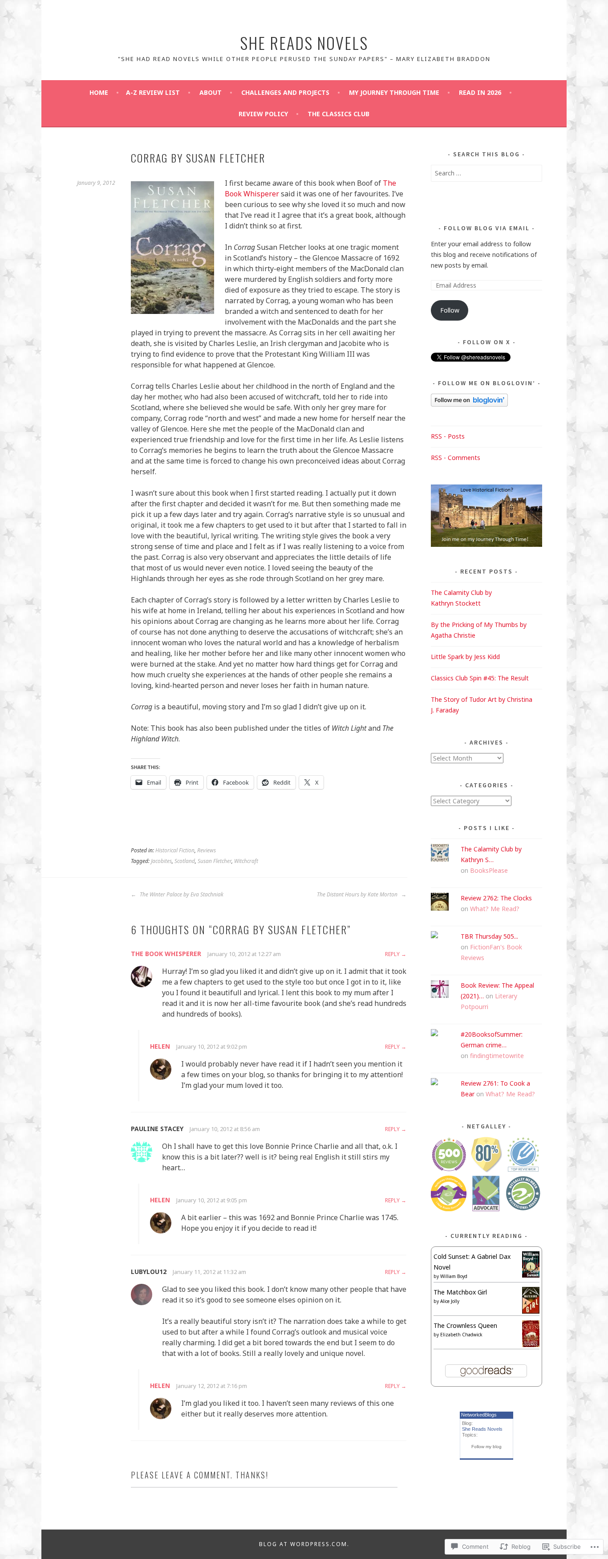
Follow (449, 310)
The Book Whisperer (166, 953)
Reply (392, 954)
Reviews (206, 850)
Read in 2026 (480, 92)
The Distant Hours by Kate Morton (358, 894)
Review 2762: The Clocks (496, 898)
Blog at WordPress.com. (304, 1544)
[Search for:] (486, 173)
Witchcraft (246, 861)
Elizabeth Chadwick (461, 1334)
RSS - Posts (448, 436)
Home (98, 92)
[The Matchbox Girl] (530, 1311)
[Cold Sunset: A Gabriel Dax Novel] (530, 1275)
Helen (160, 1046)
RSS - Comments (455, 457)
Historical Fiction (175, 850)
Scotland (184, 861)
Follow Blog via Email (487, 228)
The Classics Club (338, 114)
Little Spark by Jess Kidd (465, 656)
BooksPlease (489, 870)
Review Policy (263, 114)
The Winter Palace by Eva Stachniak (180, 894)
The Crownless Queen (465, 1325)
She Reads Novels (304, 42)
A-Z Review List (153, 92)
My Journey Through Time (394, 92)
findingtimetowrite (497, 1055)
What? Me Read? (494, 908)
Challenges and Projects (285, 92)
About (210, 92)
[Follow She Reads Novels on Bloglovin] (469, 404)
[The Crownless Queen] (530, 1345)
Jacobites (161, 861)
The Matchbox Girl (460, 1292)
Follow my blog (486, 1446)
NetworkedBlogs (479, 1414)
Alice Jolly (449, 1301)
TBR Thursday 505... (489, 936)
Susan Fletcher (214, 861)
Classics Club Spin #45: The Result (480, 678)
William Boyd (453, 1276)
